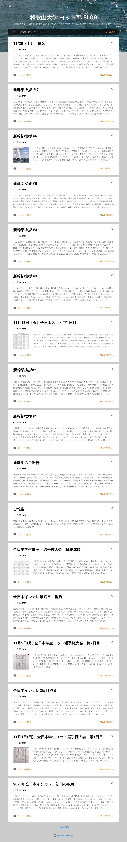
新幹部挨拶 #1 (25, 416)
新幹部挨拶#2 (24, 370)
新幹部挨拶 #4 (25, 230)
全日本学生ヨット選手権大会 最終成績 (47, 549)
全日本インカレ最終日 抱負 (37, 597)
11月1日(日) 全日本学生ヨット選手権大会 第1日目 (58, 737)
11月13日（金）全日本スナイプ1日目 (44, 322)
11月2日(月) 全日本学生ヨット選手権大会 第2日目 (56, 643)
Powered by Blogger (65, 835)
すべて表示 (110, 32)
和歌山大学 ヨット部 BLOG (63, 17)
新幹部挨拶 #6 (25, 136)
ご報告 (19, 509)
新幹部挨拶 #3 (25, 276)
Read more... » (107, 75)
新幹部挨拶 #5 (25, 183)
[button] (112, 43)
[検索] (117, 7)
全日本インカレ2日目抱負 (35, 690)
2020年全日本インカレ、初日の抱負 (43, 784)
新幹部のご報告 (26, 462)
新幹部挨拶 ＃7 (26, 90)
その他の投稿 (63, 827)
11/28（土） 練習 (29, 43)
